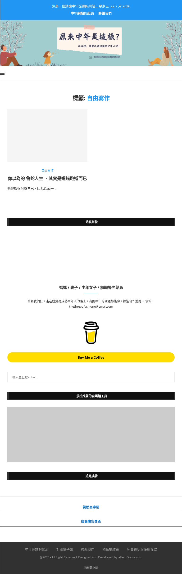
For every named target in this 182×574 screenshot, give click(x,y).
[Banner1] (91, 434)
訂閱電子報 (64, 549)
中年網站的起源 (82, 13)
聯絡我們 (105, 13)
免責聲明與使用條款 (142, 549)
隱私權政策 (110, 549)
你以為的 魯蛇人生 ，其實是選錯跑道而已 (47, 178)
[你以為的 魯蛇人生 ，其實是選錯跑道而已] (47, 135)
